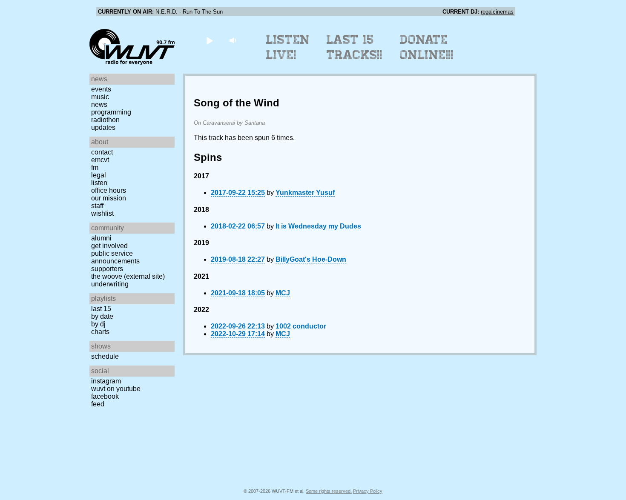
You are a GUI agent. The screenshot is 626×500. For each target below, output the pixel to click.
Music (100, 96)
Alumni (101, 238)
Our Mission (108, 198)
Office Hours (108, 190)
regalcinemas (497, 12)
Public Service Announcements (115, 257)
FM (94, 167)
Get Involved (109, 245)
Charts (100, 331)
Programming (111, 112)
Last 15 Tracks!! (354, 47)
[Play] (209, 40)
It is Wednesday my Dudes (318, 226)
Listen (99, 182)
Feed (97, 404)
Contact (102, 152)
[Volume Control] (233, 40)
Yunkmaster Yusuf (305, 192)
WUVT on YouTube (116, 388)
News (99, 104)
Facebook (105, 396)
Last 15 (101, 308)
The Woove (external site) (128, 276)
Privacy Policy (367, 491)
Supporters (107, 268)
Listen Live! (288, 47)
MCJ (283, 293)
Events (101, 89)
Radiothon (105, 119)
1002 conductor (301, 326)
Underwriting (110, 284)
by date (102, 316)
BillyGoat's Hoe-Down (311, 259)
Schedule (105, 356)
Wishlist (102, 213)
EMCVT (100, 159)
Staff (97, 205)
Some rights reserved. (329, 491)
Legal (98, 175)
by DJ (98, 324)
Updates (103, 127)
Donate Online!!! (427, 47)
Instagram (106, 381)
